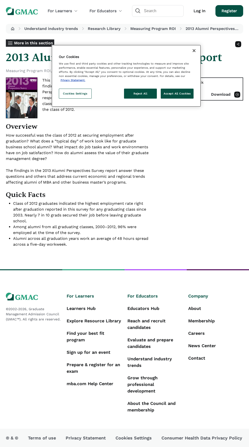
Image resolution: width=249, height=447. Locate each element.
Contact (196, 358)
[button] (13, 29)
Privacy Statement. (73, 80)
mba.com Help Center (90, 383)
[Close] (194, 50)
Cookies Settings (75, 93)
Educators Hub (143, 308)
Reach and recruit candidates (146, 324)
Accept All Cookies (177, 93)
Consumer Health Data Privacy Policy (201, 437)
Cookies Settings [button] (134, 437)
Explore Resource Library (94, 320)
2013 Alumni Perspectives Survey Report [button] (213, 28)
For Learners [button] (60, 11)
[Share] (238, 44)
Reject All (140, 93)
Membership (201, 320)
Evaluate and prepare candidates (150, 343)
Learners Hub (81, 308)
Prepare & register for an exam (93, 368)
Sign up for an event (88, 352)
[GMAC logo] (33, 297)
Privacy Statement (86, 437)
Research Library (104, 28)
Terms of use (42, 437)
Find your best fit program (85, 336)
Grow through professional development (142, 384)
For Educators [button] (102, 11)
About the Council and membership (151, 406)
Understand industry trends (51, 28)
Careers (196, 333)
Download (221, 94)
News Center (202, 345)
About (194, 308)
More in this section (33, 43)
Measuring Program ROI (153, 28)
